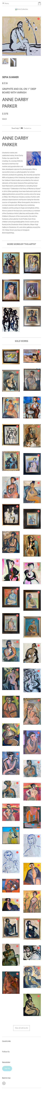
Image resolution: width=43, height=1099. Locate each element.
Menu (6, 3)
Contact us (27, 128)
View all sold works (21, 1028)
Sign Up (7, 1068)
